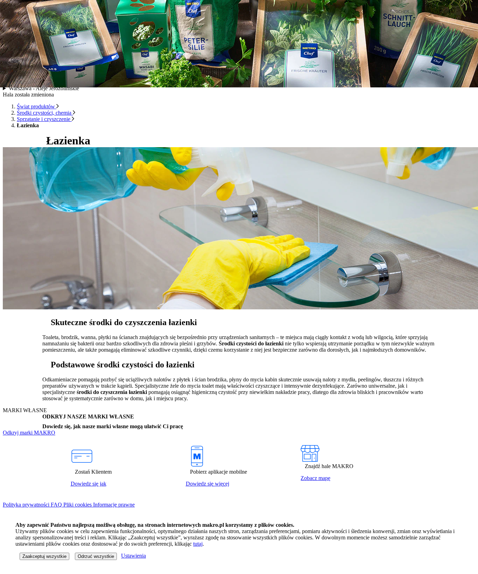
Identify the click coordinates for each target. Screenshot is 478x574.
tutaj (198, 544)
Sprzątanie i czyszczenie (44, 119)
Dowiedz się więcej (207, 484)
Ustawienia (133, 556)
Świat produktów (36, 106)
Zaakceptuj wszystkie (44, 556)
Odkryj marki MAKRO (29, 433)
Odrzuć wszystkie (96, 556)
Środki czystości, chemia (45, 113)
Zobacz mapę (315, 478)
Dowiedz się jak (88, 484)
